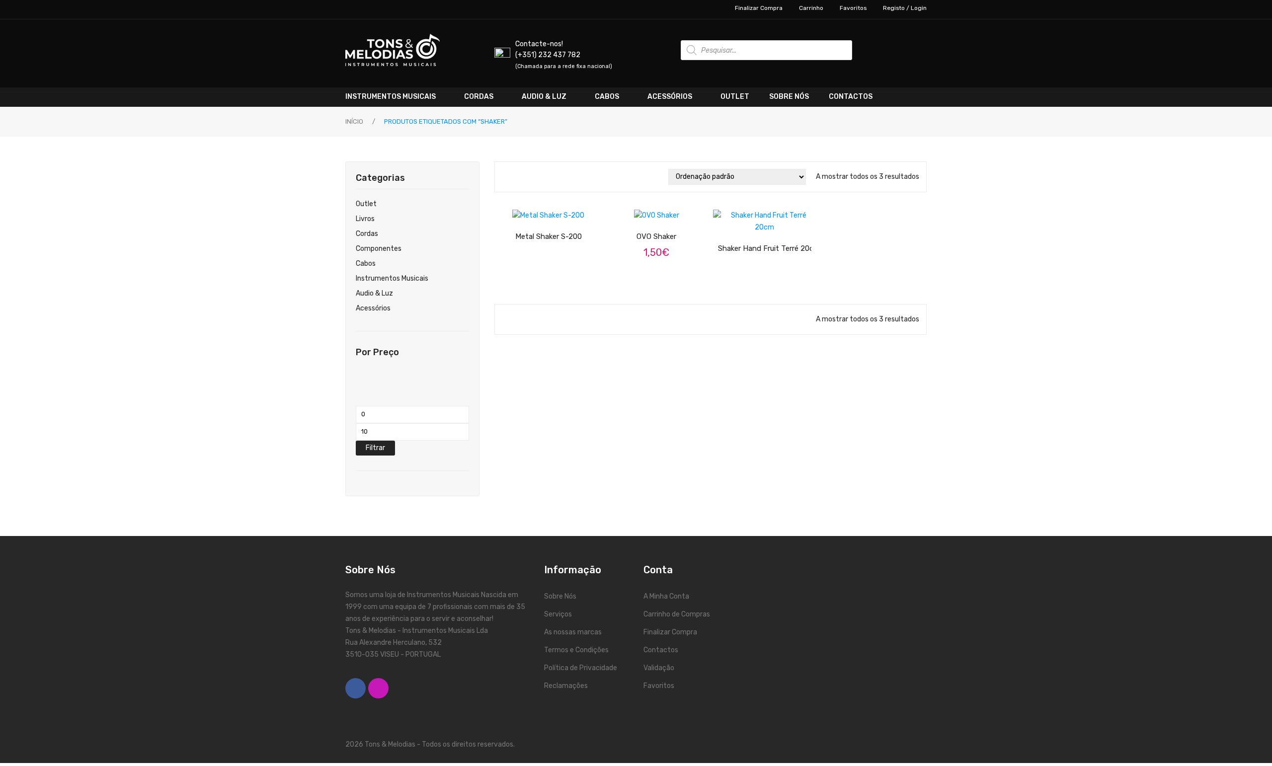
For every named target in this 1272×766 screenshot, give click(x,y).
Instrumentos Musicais (392, 278)
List (521, 177)
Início (354, 121)
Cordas (367, 234)
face (355, 688)
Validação (658, 668)
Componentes (378, 248)
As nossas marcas (573, 632)
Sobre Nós (560, 596)
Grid (506, 177)
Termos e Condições (576, 650)
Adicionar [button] (665, 209)
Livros (365, 219)
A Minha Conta (666, 596)
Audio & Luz (374, 293)
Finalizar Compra (759, 7)
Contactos (660, 650)
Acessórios (373, 308)
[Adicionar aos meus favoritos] (522, 213)
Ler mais (557, 213)
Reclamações (566, 686)
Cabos (366, 263)
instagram (378, 688)
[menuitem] (399, 97)
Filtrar (375, 448)
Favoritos (853, 7)
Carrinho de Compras (676, 614)
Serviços (558, 614)
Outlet (366, 204)
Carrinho (811, 7)
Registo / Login (905, 7)
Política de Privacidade (580, 668)
